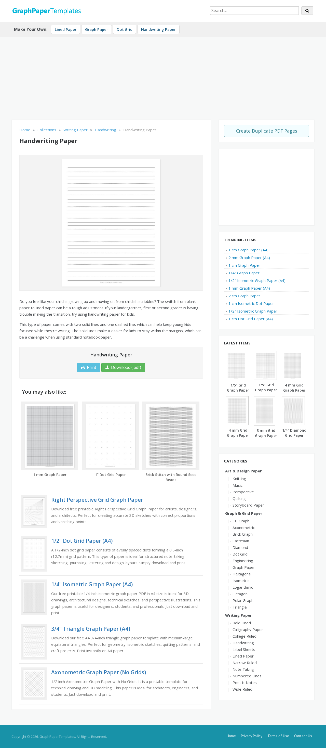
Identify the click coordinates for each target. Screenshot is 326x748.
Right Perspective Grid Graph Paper (97, 499)
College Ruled (244, 636)
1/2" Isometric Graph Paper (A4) (257, 280)
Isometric (241, 580)
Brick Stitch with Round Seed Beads (171, 477)
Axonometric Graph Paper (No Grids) (98, 672)
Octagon (240, 593)
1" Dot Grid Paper (110, 474)
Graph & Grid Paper (243, 513)
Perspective (243, 491)
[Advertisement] (163, 76)
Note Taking (243, 669)
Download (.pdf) (126, 367)
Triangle (240, 607)
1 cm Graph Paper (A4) (248, 249)
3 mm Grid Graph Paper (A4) (266, 435)
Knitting (239, 478)
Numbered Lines (247, 675)
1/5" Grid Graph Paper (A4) (238, 390)
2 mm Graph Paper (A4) (249, 257)
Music (237, 485)
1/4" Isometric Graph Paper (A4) (92, 584)
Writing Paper (238, 615)
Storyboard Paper (248, 505)
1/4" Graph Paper (244, 272)
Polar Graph (243, 600)
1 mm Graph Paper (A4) (249, 288)
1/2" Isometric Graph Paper (252, 311)
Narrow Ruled (245, 662)
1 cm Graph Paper (244, 265)
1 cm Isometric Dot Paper (251, 303)
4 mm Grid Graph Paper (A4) (294, 390)
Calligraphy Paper (248, 629)
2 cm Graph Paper (244, 295)
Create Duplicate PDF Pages (266, 131)
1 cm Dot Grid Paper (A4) (250, 318)
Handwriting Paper (158, 29)
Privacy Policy (251, 735)
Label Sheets (244, 649)
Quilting (239, 498)
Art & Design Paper (243, 470)
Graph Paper (96, 29)
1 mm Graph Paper (49, 474)
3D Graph (241, 520)
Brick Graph (243, 534)
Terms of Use (278, 735)
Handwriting (243, 642)
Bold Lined (242, 622)
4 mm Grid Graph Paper (238, 433)
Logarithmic (243, 587)
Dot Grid (124, 29)
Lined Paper (65, 29)
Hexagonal (242, 573)
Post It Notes (245, 682)
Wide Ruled (242, 689)
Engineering (243, 560)
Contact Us (303, 735)
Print (91, 367)
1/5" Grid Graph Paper (266, 387)
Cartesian (241, 540)
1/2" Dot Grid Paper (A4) (82, 540)
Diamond (240, 547)
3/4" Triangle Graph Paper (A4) (90, 628)
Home (231, 735)
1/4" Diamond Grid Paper (294, 433)
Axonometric (244, 527)
